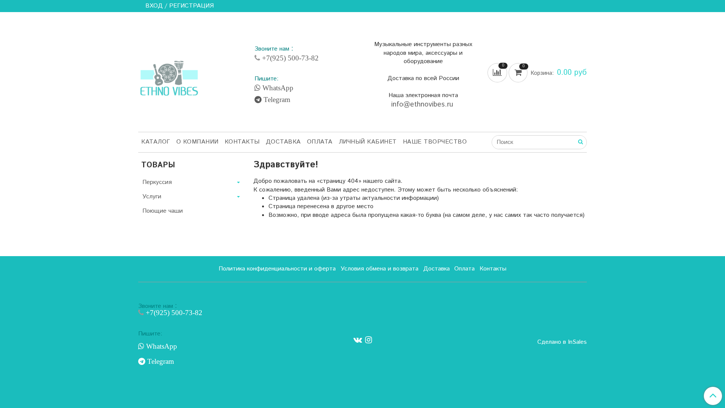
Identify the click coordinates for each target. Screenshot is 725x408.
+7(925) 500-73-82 (289, 58)
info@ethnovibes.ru (423, 104)
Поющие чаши (162, 211)
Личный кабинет (368, 142)
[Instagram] (368, 340)
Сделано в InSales (562, 342)
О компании (197, 142)
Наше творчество (435, 142)
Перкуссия (157, 182)
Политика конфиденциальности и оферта (277, 268)
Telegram (276, 99)
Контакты (242, 142)
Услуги (151, 196)
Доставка (283, 142)
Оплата (320, 142)
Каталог (155, 142)
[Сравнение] (498, 72)
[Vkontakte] (357, 340)
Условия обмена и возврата (379, 268)
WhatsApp (277, 88)
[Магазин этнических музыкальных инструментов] (169, 74)
